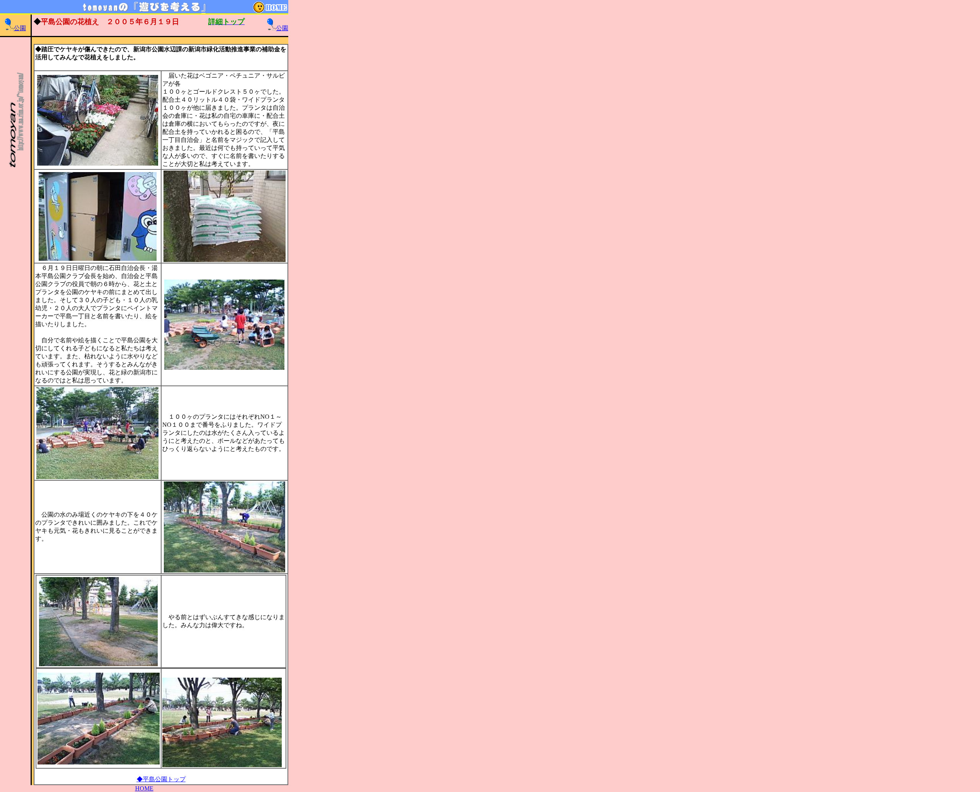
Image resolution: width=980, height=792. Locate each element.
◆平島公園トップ (161, 779)
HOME (144, 788)
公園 (20, 28)
